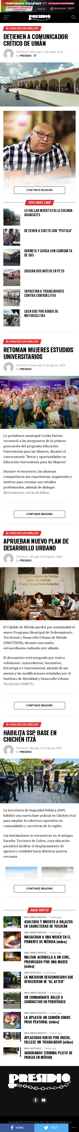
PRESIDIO (26, 55)
